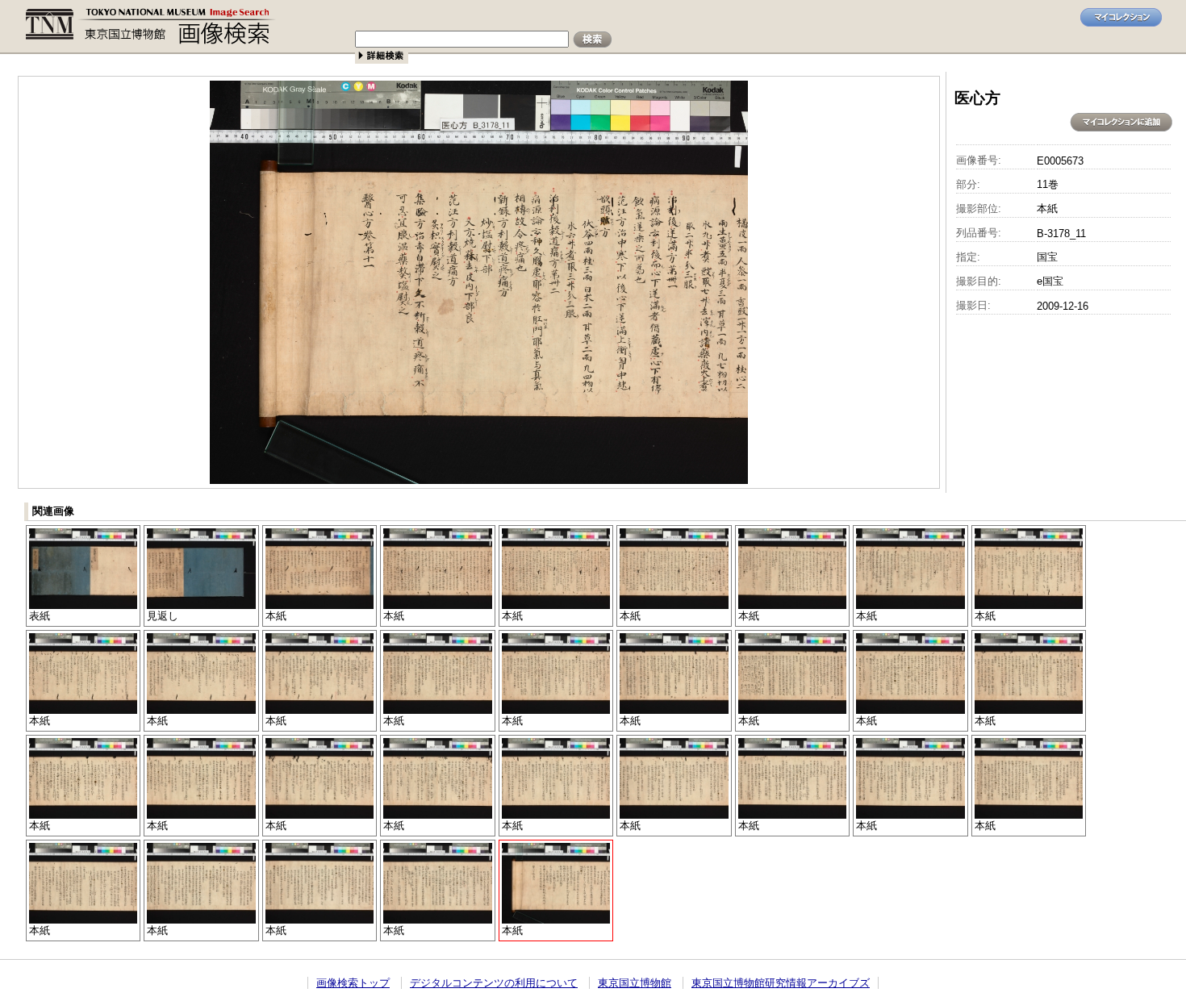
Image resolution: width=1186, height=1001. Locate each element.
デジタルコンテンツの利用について (494, 983)
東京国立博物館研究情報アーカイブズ (780, 983)
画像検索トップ (353, 983)
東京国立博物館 (634, 983)
